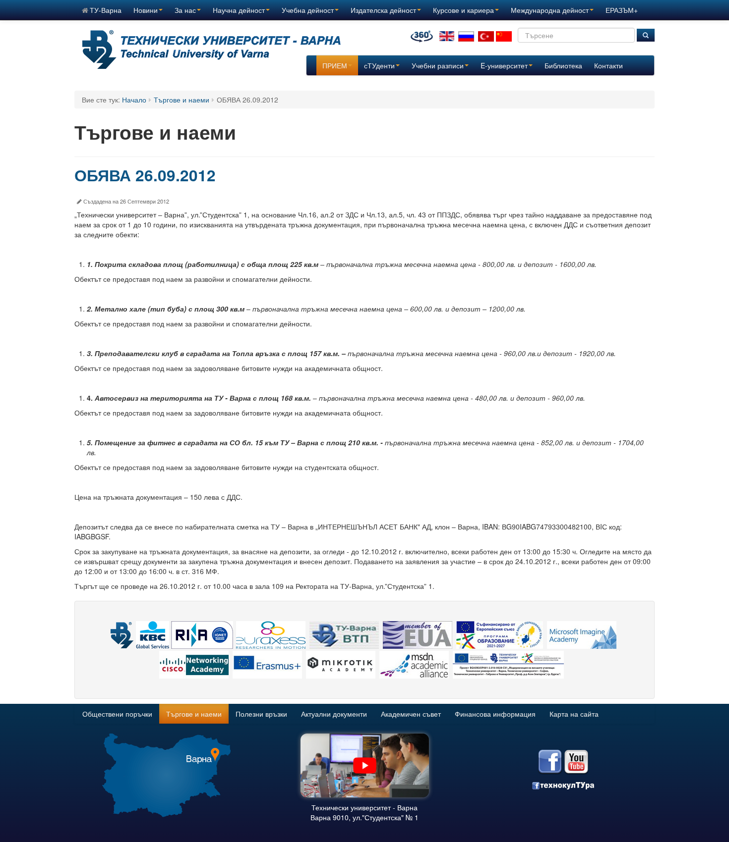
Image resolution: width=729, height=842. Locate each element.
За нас (185, 10)
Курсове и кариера (463, 10)
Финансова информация (495, 714)
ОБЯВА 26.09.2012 (145, 175)
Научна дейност (239, 10)
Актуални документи (334, 714)
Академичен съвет (411, 714)
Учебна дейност (308, 10)
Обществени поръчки (117, 714)
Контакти (608, 65)
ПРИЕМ (334, 65)
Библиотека (563, 65)
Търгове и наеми (181, 100)
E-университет (504, 65)
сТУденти (379, 65)
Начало (134, 100)
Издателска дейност (383, 10)
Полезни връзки (261, 714)
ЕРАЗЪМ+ (622, 10)
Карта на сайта (574, 714)
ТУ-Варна (106, 10)
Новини (145, 10)
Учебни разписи (438, 65)
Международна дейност (550, 10)
